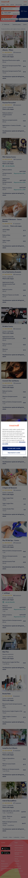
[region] (14, 439)
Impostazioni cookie (14, 452)
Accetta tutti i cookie (14, 448)
